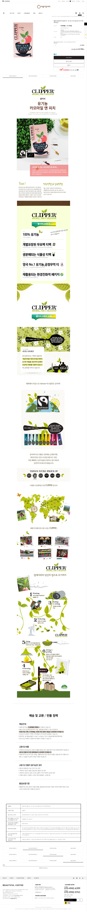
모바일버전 (36, 878)
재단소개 (5, 878)
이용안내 (29, 878)
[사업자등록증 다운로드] (18, 895)
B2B (34, 13)
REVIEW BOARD (53, 76)
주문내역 (73, 1)
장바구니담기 (69, 61)
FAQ (80, 900)
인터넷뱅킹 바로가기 (38, 892)
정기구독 (12, 13)
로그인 (59, 1)
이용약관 (11, 878)
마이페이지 (78, 1)
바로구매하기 (69, 57)
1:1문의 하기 (70, 900)
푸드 (56, 16)
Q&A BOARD (73, 76)
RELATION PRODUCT (33, 76)
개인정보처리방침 (20, 878)
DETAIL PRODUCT (13, 76)
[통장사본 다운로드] (48, 887)
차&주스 (59, 16)
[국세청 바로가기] (13, 898)
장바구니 (68, 1)
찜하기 (69, 65)
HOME (53, 16)
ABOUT (41, 13)
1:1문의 (82, 1)
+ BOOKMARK (7, 1)
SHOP (19, 13)
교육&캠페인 (27, 13)
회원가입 (63, 1)
